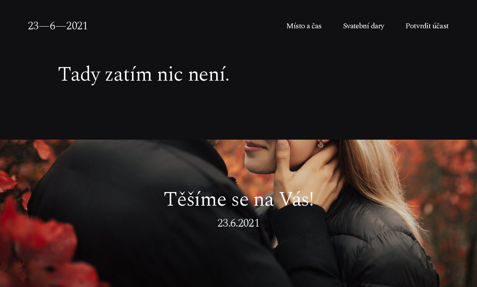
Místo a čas (303, 26)
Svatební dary (363, 26)
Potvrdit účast (426, 26)
